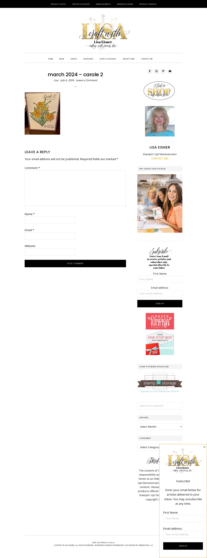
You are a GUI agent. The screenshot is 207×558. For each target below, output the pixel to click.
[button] (159, 56)
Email (29, 230)
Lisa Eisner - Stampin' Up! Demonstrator (103, 32)
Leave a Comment (86, 80)
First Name (160, 273)
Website (30, 246)
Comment (32, 168)
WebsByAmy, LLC (146, 545)
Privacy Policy (108, 542)
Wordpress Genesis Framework (109, 545)
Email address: (160, 287)
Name (30, 214)
